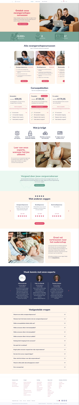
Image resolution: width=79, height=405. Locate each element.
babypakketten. (56, 257)
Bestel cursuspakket (18, 106)
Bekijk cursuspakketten (23, 23)
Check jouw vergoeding (39, 185)
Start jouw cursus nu (39, 223)
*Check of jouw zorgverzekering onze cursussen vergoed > (18, 109)
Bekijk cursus (24, 81)
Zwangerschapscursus (21, 67)
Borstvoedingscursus (63, 67)
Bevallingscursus (41, 67)
